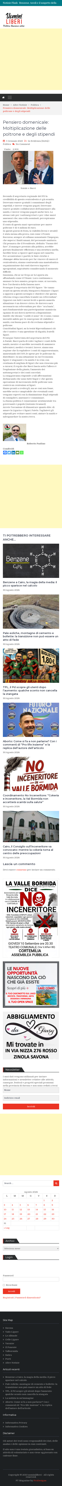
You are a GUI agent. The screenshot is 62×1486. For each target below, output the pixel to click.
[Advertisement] (31, 59)
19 (21, 1214)
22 (45, 1214)
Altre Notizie (12, 1362)
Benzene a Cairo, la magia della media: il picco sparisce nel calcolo (30, 584)
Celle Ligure (12, 1339)
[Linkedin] (13, 452)
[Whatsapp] (22, 452)
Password (8, 1275)
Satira (8, 1355)
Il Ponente (11, 1347)
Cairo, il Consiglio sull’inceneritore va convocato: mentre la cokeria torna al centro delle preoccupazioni (28, 850)
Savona (9, 1328)
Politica (7, 144)
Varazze (9, 1343)
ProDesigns (40, 1480)
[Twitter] (9, 452)
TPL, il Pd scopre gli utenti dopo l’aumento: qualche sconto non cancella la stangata (30, 691)
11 (13, 1209)
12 (21, 1209)
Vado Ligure (12, 1332)
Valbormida (11, 1351)
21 (37, 1214)
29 (45, 1218)
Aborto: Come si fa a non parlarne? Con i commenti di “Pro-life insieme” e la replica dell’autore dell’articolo (30, 745)
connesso (21, 869)
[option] (39, 3)
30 (53, 1218)
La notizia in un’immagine (19, 1398)
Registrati (8, 1297)
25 (13, 1218)
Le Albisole (11, 1335)
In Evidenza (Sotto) (38, 141)
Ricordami (11, 1285)
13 (28, 1209)
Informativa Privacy (16, 1422)
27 (28, 1218)
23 (53, 1214)
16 (53, 1209)
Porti (8, 1359)
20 (28, 1214)
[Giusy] (31, 1061)
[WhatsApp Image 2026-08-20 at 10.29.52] (31, 960)
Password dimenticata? (28, 1297)
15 (45, 1209)
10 (5, 1209)
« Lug (7, 1228)
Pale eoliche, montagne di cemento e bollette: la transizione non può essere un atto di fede (30, 636)
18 (13, 1214)
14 (37, 1209)
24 (5, 1218)
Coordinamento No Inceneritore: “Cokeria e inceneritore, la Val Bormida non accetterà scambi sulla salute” (31, 799)
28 (37, 1218)
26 (21, 1218)
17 (5, 1214)
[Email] (17, 452)
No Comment (23, 144)
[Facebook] (5, 452)
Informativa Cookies (16, 1426)
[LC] (31, 1010)
